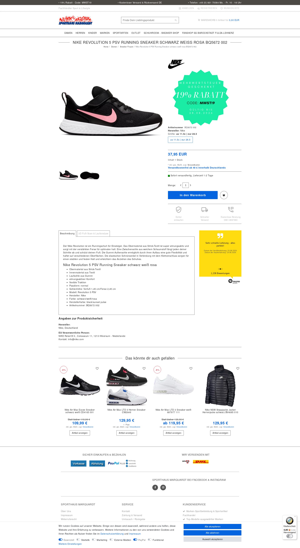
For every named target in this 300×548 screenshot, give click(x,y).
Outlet (136, 32)
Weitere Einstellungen (70, 543)
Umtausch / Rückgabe (133, 519)
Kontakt (126, 511)
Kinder (92, 32)
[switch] (290, 536)
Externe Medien (122, 539)
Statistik (85, 539)
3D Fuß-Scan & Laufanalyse (93, 233)
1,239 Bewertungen (220, 273)
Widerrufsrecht (69, 519)
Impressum (67, 515)
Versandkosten (193, 164)
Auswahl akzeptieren (212, 539)
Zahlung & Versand (132, 515)
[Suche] (176, 20)
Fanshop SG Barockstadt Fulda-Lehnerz (208, 32)
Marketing (102, 539)
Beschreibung (67, 233)
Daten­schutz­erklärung (112, 533)
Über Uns (66, 511)
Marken (105, 32)
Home (106, 46)
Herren (80, 32)
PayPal (142, 539)
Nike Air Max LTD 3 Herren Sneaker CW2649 (127, 411)
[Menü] (295, 517)
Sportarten (120, 32)
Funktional (158, 539)
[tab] (67, 233)
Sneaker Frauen (126, 46)
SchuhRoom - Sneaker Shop (161, 32)
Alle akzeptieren (212, 526)
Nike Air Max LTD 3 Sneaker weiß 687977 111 (173, 411)
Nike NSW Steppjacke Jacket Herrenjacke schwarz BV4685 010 (220, 411)
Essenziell (69, 539)
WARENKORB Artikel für (219, 20)
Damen (68, 32)
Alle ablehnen (212, 532)
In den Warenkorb (193, 195)
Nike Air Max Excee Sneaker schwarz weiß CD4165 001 (80, 411)
